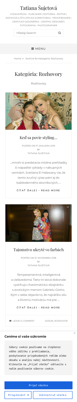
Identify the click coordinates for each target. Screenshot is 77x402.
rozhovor (61, 320)
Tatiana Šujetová (38, 7)
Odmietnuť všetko (53, 395)
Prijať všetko (38, 385)
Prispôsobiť (16, 395)
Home (17, 58)
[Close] (74, 333)
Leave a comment (23, 320)
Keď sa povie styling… (38, 137)
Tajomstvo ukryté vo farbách (38, 249)
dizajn (49, 320)
